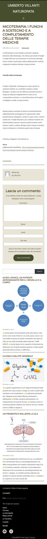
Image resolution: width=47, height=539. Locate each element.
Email (23, 232)
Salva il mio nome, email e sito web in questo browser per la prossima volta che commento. (24, 250)
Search (39, 271)
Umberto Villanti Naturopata (15, 488)
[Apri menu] (23, 18)
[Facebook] (5, 531)
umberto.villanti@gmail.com (16, 498)
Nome (23, 224)
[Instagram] (11, 531)
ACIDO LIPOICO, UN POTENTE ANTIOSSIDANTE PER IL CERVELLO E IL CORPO (22, 280)
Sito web (23, 240)
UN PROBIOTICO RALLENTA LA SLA (20, 414)
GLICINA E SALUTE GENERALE (18, 356)
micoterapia (7, 161)
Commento (23, 203)
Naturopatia (25, 48)
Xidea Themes (30, 537)
